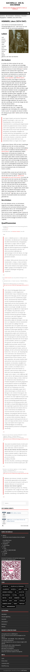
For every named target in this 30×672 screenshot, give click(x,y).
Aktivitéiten (4, 614)
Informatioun (5, 621)
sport (15, 600)
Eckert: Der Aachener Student (8, 651)
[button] (28, 13)
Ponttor (4, 600)
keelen (10, 598)
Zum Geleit (4, 640)
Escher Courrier (8, 277)
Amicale (4, 537)
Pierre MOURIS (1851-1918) (8, 645)
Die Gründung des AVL (7, 650)
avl (16, 592)
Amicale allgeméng (6, 616)
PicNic (23, 598)
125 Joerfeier (5, 589)
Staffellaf (22, 600)
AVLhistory (17, 15)
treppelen (21, 603)
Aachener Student (16, 231)
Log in (3, 658)
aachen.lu (13, 589)
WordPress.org (5, 666)
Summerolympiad (6, 603)
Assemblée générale (7, 592)
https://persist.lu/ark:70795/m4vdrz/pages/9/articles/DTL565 (15, 473)
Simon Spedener (9, 77)
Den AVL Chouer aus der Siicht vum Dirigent (12, 635)
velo (3, 606)
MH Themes (24, 670)
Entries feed (4, 661)
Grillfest (21, 595)
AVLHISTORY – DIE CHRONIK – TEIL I (9, 638)
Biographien (3, 17)
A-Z (4, 555)
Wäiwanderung (11, 606)
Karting (4, 598)
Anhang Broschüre (6, 634)
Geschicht (4, 619)
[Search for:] (15, 503)
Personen (23, 15)
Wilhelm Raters (20, 77)
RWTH (10, 600)
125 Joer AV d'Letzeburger (17, 586)
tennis (15, 603)
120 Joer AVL (5, 586)
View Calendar (24, 525)
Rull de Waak (5, 646)
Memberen (17, 598)
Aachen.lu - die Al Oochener (7, 15)
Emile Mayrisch (6, 595)
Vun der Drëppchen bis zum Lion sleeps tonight (13, 642)
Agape (20, 589)
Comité (5, 553)
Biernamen (4, 648)
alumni (25, 589)
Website (3, 626)
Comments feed (5, 663)
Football (14, 595)
